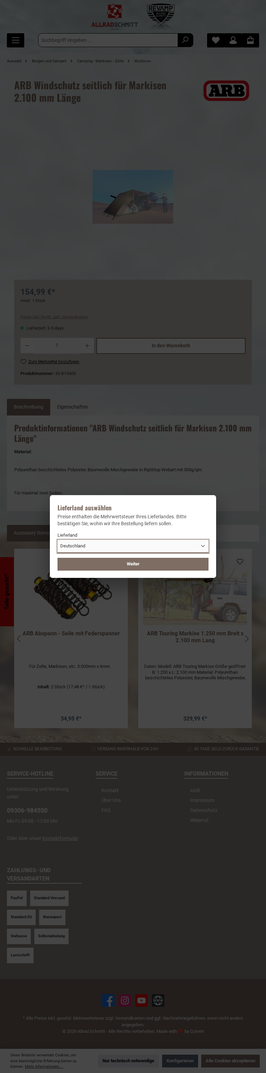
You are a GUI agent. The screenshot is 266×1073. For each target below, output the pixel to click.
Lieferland (67, 535)
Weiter (133, 563)
